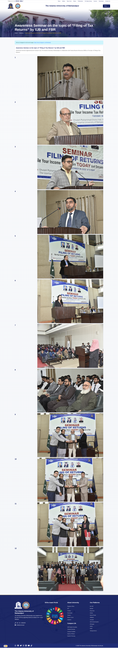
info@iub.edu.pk (20, 625)
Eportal (91, 608)
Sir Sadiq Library (88, 1)
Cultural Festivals (71, 629)
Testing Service (93, 630)
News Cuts (69, 1)
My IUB (91, 606)
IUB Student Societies (72, 627)
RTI (68, 608)
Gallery (63, 1)
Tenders (69, 615)
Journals (92, 619)
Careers (95, 1)
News (59, 1)
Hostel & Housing (71, 636)
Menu (105, 6)
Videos (74, 1)
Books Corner (70, 617)
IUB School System (94, 621)
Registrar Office (70, 606)
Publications (80, 1)
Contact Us (107, 1)
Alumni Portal (93, 615)
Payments (92, 610)
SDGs (91, 626)
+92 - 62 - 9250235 (21, 622)
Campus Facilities (71, 631)
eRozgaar (92, 624)
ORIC (91, 628)
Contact (69, 610)
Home (16, 33)
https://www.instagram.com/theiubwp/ (42, 42)
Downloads (101, 1)
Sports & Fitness (71, 633)
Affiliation (92, 617)
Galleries (21, 33)
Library (91, 613)
